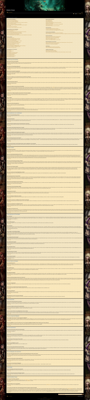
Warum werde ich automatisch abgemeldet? (12, 21)
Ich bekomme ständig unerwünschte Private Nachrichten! (53, 29)
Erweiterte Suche (35, 1)
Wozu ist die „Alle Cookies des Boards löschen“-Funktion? (14, 27)
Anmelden (82, 13)
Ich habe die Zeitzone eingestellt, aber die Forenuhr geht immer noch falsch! (16, 31)
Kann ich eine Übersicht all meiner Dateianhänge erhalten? (53, 47)
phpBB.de (28, 380)
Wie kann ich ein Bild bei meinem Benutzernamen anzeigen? (14, 33)
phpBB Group (27, 379)
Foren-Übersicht (10, 12)
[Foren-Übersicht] (45, 6)
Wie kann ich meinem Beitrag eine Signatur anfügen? (13, 39)
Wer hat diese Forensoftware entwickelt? (51, 50)
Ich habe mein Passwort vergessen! (11, 23)
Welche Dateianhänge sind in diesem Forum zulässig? (52, 46)
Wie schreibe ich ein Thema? (10, 37)
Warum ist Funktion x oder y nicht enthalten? (51, 51)
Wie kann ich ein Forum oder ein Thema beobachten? (52, 43)
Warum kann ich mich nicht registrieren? (12, 26)
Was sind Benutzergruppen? (49, 21)
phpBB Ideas (48, 384)
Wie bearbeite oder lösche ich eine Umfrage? (12, 41)
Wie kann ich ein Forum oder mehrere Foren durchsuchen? (53, 36)
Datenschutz (45, 397)
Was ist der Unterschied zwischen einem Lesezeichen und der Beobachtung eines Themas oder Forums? (59, 42)
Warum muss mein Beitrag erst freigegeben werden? (13, 46)
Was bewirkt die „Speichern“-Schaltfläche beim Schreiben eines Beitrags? (16, 45)
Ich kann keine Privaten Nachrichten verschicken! (52, 28)
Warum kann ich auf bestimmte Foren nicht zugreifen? (14, 42)
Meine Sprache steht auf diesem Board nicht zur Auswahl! (14, 32)
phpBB (41, 398)
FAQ (74, 13)
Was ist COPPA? (9, 25)
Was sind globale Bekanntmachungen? (12, 53)
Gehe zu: (56, 394)
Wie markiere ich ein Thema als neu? (11, 47)
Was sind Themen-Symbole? (10, 56)
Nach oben (9, 64)
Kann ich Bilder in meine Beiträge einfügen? (12, 52)
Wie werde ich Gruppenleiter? (49, 23)
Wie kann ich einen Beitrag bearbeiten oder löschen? (13, 38)
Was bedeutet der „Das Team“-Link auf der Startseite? (52, 25)
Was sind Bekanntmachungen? (11, 54)
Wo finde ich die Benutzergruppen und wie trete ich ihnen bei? (53, 22)
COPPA (53, 87)
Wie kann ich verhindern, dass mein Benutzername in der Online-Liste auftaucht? (17, 22)
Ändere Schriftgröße (82, 12)
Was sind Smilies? (9, 51)
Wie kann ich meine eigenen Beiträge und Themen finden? (53, 39)
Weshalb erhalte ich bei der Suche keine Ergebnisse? (52, 37)
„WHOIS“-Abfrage (69, 388)
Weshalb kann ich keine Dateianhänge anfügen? (13, 43)
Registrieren (77, 13)
